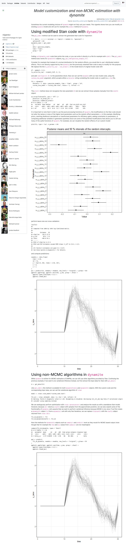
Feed (47, 3)
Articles (16, 3)
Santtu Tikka (109, 19)
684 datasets (10, 56)
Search (116, 3)
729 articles (9, 53)
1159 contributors (11, 59)
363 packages (10, 50)
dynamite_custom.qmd (80, 21)
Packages (10, 3)
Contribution (31, 3)
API (44, 3)
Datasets (23, 3)
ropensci (8, 44)
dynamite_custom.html (101, 21)
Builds (4, 3)
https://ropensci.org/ (12, 47)
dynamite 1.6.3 (119, 19)
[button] (24, 68)
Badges (39, 3)
